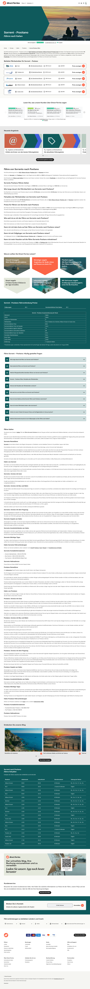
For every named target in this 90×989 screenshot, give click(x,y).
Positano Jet (34, 51)
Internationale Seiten (8, 960)
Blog (68, 944)
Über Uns (6, 966)
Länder (5, 944)
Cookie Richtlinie (49, 960)
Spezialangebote (7, 950)
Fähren (68, 964)
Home (5, 48)
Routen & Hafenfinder (8, 948)
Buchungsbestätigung (51, 948)
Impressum (6, 983)
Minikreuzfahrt (28, 948)
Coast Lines (55, 51)
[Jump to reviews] (45, 42)
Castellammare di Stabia (55, 547)
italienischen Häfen (39, 701)
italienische (9, 570)
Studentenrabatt (7, 964)
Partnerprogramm (29, 960)
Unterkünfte (27, 944)
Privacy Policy (49, 962)
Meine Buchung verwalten (51, 946)
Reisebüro (27, 962)
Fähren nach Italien (18, 178)
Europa (12, 48)
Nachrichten (6, 962)
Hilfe (68, 950)
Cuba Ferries (70, 962)
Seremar (40, 51)
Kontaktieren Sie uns (71, 946)
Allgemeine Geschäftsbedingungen (53, 964)
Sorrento (12, 175)
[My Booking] (79, 3)
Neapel (44, 547)
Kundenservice (70, 948)
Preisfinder (7, 56)
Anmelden (48, 944)
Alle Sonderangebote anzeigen (45, 159)
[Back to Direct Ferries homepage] (11, 3)
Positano (24, 48)
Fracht (26, 946)
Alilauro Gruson (47, 51)
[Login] (81, 3)
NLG (30, 51)
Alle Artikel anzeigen (45, 760)
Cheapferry (69, 960)
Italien (17, 48)
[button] (45, 359)
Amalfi (32, 547)
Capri (40, 547)
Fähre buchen (7, 952)
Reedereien (6, 946)
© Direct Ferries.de (7, 976)
